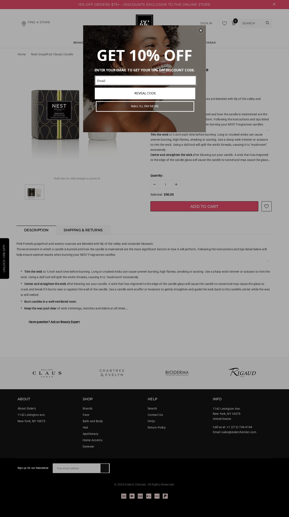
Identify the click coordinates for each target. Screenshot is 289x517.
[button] (200, 30)
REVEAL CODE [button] (145, 93)
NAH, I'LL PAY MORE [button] (145, 106)
